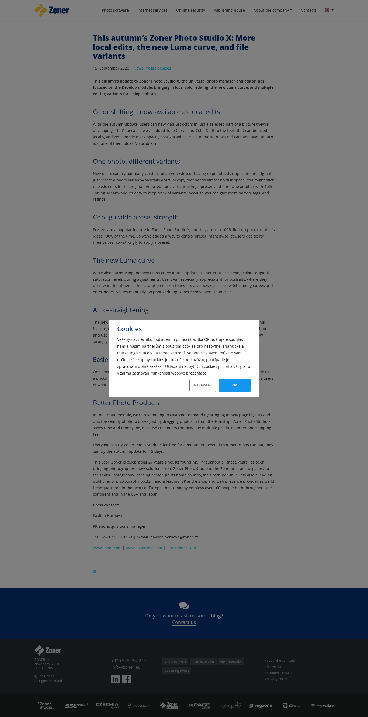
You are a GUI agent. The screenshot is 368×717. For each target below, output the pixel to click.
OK (234, 385)
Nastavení (202, 385)
